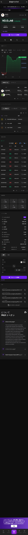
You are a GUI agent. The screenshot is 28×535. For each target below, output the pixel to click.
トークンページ (4, 288)
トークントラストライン (6, 292)
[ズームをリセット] (2, 56)
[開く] (26, 2)
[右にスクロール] (26, 6)
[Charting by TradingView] (3, 74)
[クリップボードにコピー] (25, 15)
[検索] (1, 2)
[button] (2, 50)
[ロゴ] (14, 2)
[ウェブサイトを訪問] (11, 40)
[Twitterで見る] (5, 40)
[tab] (5, 82)
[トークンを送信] (23, 40)
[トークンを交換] (17, 40)
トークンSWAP (4, 300)
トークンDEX (4, 296)
